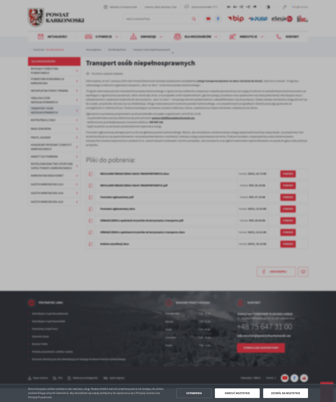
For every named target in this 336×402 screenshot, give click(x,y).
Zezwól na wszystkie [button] (285, 393)
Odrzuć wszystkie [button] (237, 393)
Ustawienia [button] (194, 393)
